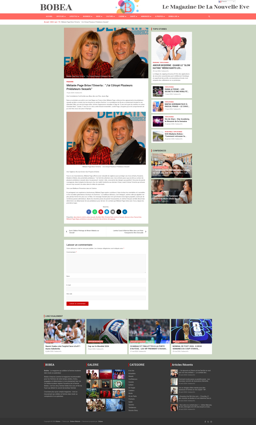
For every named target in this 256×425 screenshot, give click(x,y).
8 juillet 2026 (49, 351)
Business (86, 16)
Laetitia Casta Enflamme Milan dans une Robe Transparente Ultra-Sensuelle (128, 232)
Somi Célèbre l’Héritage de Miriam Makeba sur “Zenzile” (84, 232)
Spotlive (60, 16)
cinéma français (119, 217)
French (224, 1)
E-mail (68, 285)
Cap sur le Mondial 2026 (98, 346)
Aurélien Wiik (100, 217)
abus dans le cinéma (80, 217)
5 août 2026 (156, 201)
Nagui (77, 219)
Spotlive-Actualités (53, 341)
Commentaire (71, 252)
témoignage (111, 219)
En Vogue (131, 388)
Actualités (132, 373)
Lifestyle (73, 16)
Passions (69, 82)
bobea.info (78, 93)
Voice (165, 167)
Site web (69, 294)
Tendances (132, 407)
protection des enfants (100, 219)
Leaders (131, 390)
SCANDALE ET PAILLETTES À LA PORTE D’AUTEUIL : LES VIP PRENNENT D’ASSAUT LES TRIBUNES (148, 348)
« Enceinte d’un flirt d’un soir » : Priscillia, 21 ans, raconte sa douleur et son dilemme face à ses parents (195, 398)
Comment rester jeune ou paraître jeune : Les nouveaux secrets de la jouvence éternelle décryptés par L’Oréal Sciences (194, 381)
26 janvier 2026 (169, 139)
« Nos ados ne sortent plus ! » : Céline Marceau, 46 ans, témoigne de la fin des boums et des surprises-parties (195, 407)
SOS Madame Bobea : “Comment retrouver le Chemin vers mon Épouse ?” (177, 136)
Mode (98, 16)
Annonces (145, 16)
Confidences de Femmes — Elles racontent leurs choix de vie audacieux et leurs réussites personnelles (169, 200)
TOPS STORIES (160, 29)
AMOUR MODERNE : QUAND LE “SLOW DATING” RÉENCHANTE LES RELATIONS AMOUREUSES (171, 68)
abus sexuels (91, 217)
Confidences (157, 167)
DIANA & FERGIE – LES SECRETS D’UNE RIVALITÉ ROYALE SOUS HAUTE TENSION (176, 92)
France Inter (137, 217)
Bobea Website (75, 421)
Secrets (131, 405)
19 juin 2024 (70, 93)
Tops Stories (164, 62)
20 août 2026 (157, 175)
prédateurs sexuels (86, 219)
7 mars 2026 (169, 94)
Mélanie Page (70, 219)
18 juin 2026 (92, 349)
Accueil (49, 16)
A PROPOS (159, 16)
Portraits (131, 399)
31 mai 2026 (134, 351)
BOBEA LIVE (173, 16)
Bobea (58, 421)
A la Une (131, 371)
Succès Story (133, 410)
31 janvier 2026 (169, 124)
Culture (109, 16)
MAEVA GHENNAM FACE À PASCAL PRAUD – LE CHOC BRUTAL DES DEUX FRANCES (177, 106)
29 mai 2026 (157, 71)
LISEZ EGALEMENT (54, 316)
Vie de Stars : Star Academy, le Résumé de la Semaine (177, 120)
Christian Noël (109, 217)
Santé (132, 16)
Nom (68, 276)
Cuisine (121, 16)
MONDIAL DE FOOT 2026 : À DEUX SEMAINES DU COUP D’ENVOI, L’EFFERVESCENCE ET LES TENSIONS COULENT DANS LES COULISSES (189, 350)
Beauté (130, 376)
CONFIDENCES (159, 150)
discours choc (129, 217)
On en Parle (169, 131)
